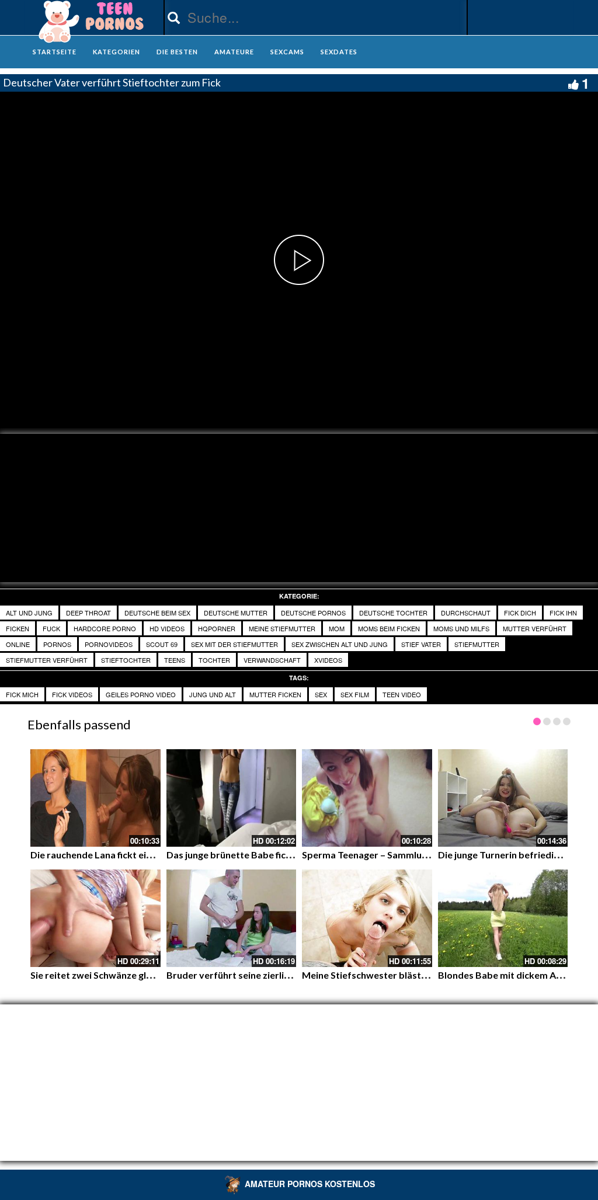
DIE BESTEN (177, 51)
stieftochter (126, 660)
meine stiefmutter (282, 628)
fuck (51, 628)
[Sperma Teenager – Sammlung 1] (367, 798)
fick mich (22, 694)
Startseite (55, 51)
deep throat (88, 612)
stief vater (421, 644)
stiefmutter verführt (47, 660)
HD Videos (167, 628)
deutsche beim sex (157, 612)
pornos (57, 644)
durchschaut (466, 612)
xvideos (328, 660)
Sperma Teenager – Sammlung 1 (370, 854)
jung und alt (212, 694)
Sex (321, 694)
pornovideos (109, 644)
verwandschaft (272, 660)
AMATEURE (234, 51)
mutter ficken (275, 694)
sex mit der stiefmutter (234, 644)
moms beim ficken (389, 628)
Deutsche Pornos (313, 612)
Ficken (17, 628)
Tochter (214, 660)
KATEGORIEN (116, 51)
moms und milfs (461, 628)
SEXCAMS (287, 51)
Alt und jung (29, 612)
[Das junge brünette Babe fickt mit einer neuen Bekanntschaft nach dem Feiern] (231, 798)
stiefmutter (476, 644)
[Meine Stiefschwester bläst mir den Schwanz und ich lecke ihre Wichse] (367, 918)
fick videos (72, 694)
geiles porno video (141, 694)
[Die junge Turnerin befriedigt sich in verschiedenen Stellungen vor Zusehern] (503, 798)
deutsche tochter (393, 612)
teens (174, 660)
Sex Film (354, 694)
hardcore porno (105, 628)
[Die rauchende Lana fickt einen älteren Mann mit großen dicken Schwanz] (95, 798)
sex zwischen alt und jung (339, 644)
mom (337, 628)
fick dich (520, 612)
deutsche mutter (235, 612)
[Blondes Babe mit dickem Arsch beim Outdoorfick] (503, 918)
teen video (402, 694)
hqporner (216, 628)
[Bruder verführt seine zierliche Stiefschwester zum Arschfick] (231, 918)
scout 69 (162, 644)
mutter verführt (534, 628)
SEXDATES (339, 51)
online (18, 644)
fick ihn (563, 612)
